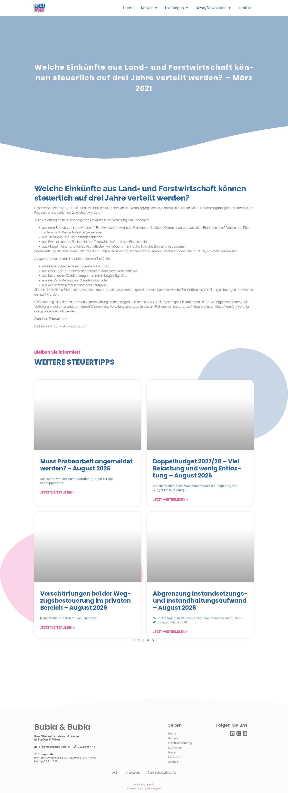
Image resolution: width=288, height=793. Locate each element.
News (172, 752)
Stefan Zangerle (154, 789)
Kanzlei (147, 7)
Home (128, 7)
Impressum (132, 772)
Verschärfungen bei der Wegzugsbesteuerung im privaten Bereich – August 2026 (85, 600)
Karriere (173, 738)
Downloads (175, 757)
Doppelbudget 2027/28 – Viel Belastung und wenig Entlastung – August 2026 (197, 468)
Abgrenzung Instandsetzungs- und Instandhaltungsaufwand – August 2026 (200, 600)
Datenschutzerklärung (162, 772)
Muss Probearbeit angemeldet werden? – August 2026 (86, 465)
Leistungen (174, 7)
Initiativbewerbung (180, 743)
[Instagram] (238, 733)
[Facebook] (232, 733)
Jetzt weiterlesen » (57, 492)
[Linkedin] (245, 733)
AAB (115, 772)
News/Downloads (211, 7)
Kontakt (245, 7)
